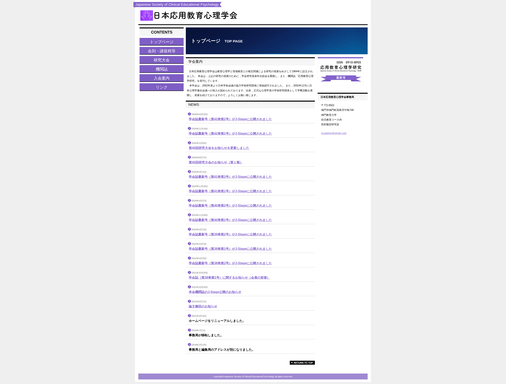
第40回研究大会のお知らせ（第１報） (216, 162)
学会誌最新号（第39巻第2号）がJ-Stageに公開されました (230, 234)
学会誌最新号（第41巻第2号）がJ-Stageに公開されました (230, 176)
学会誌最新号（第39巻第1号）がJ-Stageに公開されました (230, 248)
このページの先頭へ (302, 363)
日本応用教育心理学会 (188, 16)
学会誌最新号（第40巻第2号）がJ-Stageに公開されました (230, 205)
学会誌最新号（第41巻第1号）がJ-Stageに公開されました (230, 191)
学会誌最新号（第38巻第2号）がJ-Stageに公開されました (230, 263)
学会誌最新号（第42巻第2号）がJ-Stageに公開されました (230, 119)
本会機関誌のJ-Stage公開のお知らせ (215, 292)
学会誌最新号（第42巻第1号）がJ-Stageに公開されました (230, 133)
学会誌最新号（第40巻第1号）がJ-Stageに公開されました (230, 220)
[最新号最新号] (343, 72)
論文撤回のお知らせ (203, 306)
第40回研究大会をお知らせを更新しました (219, 148)
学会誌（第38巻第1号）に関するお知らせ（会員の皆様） (229, 277)
